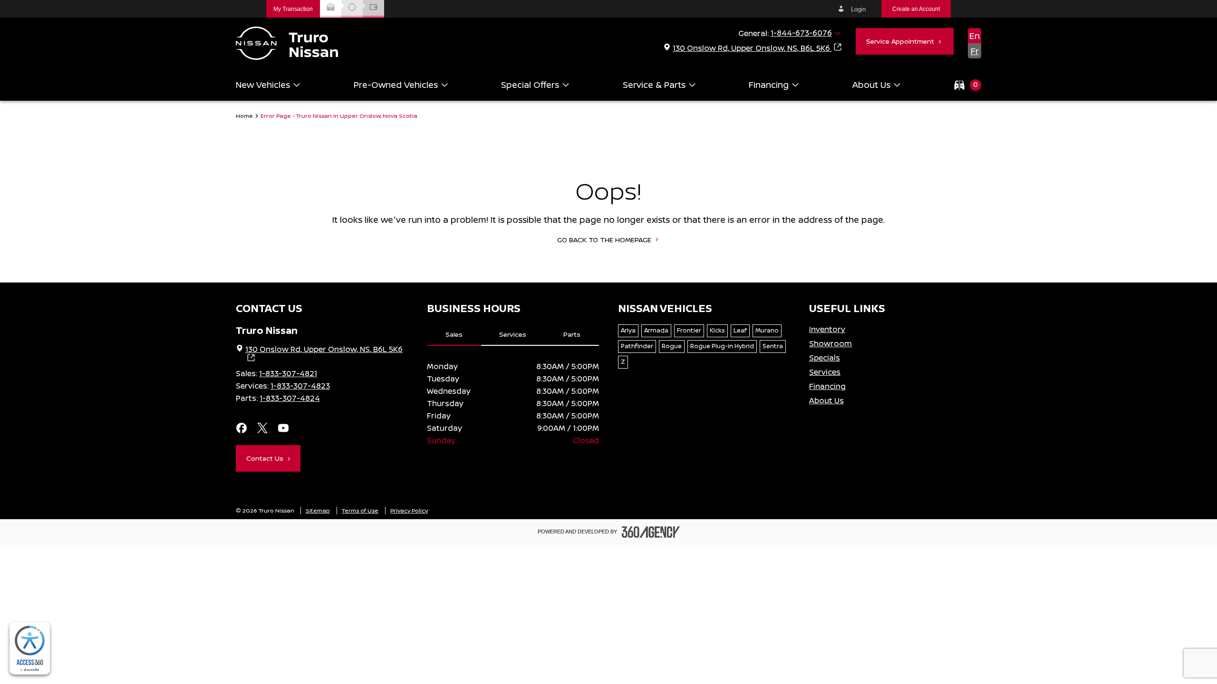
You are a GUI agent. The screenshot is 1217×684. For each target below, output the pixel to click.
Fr (975, 51)
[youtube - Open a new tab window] (283, 429)
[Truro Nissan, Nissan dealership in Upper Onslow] (287, 43)
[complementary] (30, 648)
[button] (293, 9)
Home (244, 116)
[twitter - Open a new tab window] (262, 429)
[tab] (454, 335)
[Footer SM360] (651, 532)
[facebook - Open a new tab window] (241, 429)
